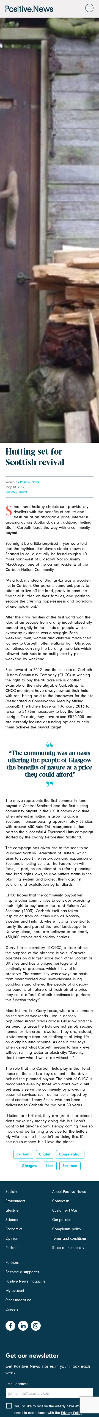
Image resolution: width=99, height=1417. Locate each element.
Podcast (12, 1247)
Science (12, 1219)
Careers (12, 1309)
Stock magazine (18, 1300)
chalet (44, 1154)
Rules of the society (68, 1247)
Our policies (62, 1219)
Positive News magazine (26, 1281)
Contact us (61, 1201)
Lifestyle (12, 1210)
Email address (17, 1384)
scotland (70, 1165)
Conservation (70, 1154)
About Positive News (69, 1191)
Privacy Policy (71, 1413)
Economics (14, 1229)
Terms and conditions (69, 1238)
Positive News (29, 482)
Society (10, 492)
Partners (12, 1262)
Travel (23, 492)
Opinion (12, 1238)
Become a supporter (22, 1272)
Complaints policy (66, 1229)
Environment (15, 1201)
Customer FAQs (64, 1210)
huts (49, 1165)
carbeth (23, 1154)
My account (15, 1290)
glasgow (29, 1165)
